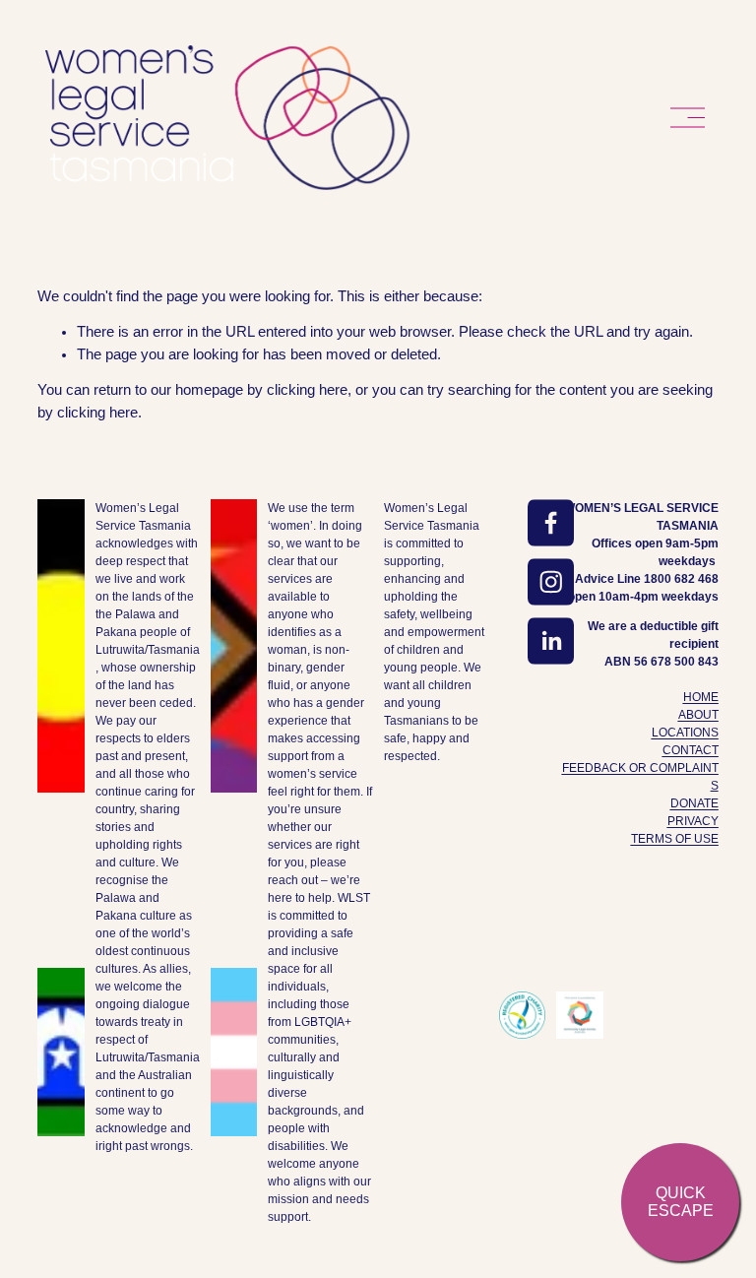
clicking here (307, 390)
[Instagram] (551, 582)
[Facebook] (551, 522)
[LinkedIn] (551, 641)
